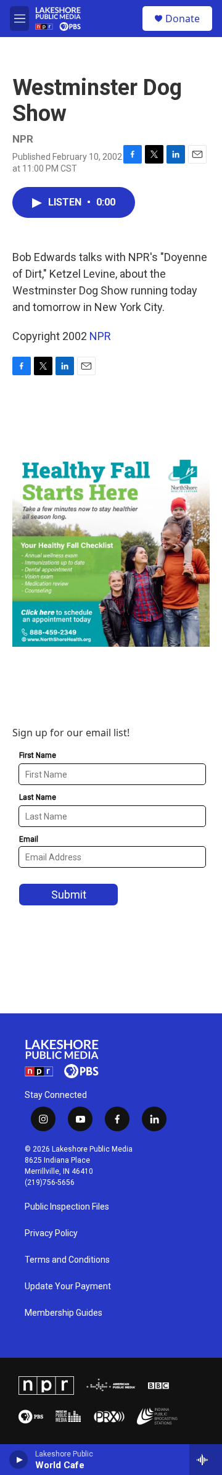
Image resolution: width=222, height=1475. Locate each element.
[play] (19, 1459)
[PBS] (30, 1416)
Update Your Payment (68, 1286)
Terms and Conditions (67, 1260)
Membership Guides (63, 1313)
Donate (182, 18)
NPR (100, 336)
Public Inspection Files (67, 1206)
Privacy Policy (51, 1233)
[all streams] (205, 1459)
